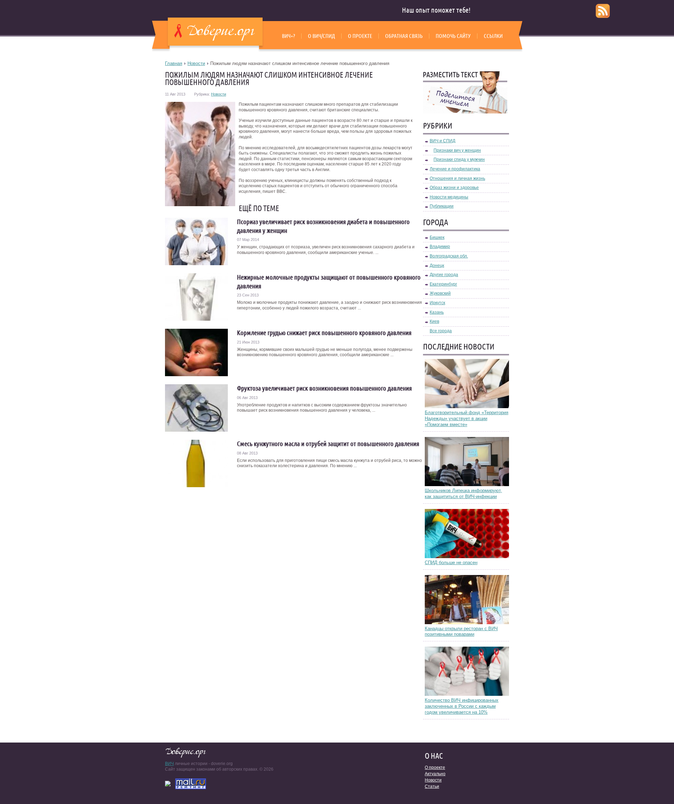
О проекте (360, 36)
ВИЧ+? (288, 36)
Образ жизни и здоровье (454, 187)
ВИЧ (169, 763)
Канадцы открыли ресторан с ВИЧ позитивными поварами (461, 631)
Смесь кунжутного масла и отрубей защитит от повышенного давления (328, 443)
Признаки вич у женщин (457, 150)
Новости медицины (449, 197)
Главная (173, 63)
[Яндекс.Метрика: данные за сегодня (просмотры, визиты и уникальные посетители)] (168, 783)
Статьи (432, 786)
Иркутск (437, 302)
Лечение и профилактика (455, 168)
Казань (437, 312)
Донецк (437, 265)
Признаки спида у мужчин (459, 159)
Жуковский (440, 293)
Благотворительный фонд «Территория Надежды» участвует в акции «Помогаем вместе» (466, 418)
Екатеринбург (443, 284)
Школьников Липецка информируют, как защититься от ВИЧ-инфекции (463, 493)
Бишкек (437, 237)
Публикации (442, 206)
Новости (196, 63)
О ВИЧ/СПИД (321, 36)
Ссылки (493, 36)
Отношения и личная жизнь (457, 178)
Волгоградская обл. (449, 256)
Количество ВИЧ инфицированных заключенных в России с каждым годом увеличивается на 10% (461, 706)
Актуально (435, 773)
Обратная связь (404, 36)
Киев (434, 321)
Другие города (444, 274)
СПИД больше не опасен (451, 562)
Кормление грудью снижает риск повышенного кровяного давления (324, 332)
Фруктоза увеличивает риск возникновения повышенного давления (324, 388)
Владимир (440, 246)
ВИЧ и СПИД (442, 140)
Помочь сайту (453, 36)
